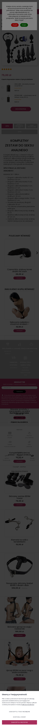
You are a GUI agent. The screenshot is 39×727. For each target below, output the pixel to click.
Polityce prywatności (27, 705)
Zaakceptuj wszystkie (19, 722)
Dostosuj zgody (19, 717)
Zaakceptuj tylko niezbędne (19, 712)
